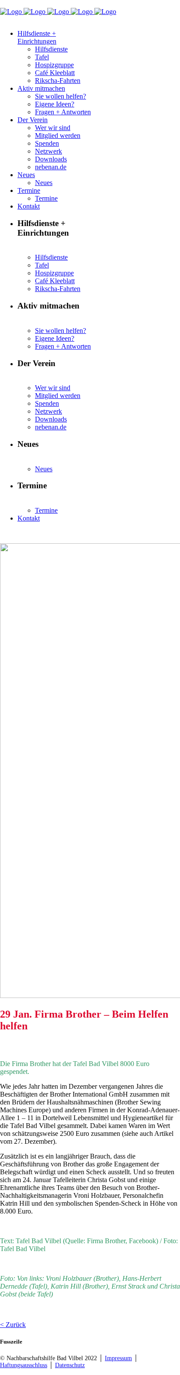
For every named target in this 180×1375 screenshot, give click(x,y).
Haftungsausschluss (23, 1365)
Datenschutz (70, 1365)
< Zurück (13, 1324)
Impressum (118, 1358)
